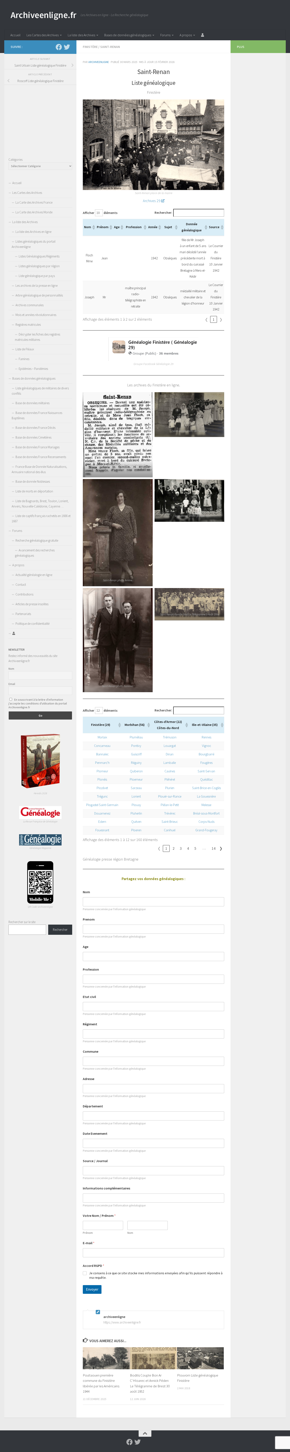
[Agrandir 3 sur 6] (147, 484)
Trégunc (102, 796)
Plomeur (102, 771)
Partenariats (23, 614)
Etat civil (89, 997)
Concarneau (102, 746)
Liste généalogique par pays (37, 276)
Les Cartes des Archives (43, 35)
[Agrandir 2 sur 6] (219, 397)
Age (85, 947)
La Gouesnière (206, 796)
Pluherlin (136, 813)
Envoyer (92, 1289)
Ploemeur (136, 779)
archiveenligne (98, 62)
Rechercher (60, 930)
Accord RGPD (93, 1266)
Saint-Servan (206, 771)
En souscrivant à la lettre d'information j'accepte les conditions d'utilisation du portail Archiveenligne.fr (37, 703)
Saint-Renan (110, 47)
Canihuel (169, 830)
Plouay (136, 805)
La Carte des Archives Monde (33, 212)
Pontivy (136, 746)
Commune (90, 1052)
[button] (93, 227)
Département (93, 1106)
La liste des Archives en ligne (33, 232)
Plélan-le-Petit (170, 805)
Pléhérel (170, 779)
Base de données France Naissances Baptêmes (37, 415)
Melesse (206, 805)
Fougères (206, 763)
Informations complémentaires (106, 1188)
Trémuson (169, 737)
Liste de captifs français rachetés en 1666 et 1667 (41, 518)
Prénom (88, 1233)
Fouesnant (102, 830)
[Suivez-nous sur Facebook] (59, 47)
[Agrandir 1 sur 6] (147, 397)
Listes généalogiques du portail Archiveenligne (33, 244)
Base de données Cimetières (33, 437)
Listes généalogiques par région (39, 266)
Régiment (90, 1024)
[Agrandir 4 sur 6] (219, 484)
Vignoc (206, 746)
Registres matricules (28, 325)
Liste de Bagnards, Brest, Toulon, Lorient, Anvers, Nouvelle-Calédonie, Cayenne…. (40, 503)
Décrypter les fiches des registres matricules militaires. (37, 337)
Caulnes (170, 771)
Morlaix (102, 737)
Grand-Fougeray (206, 830)
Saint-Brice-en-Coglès (206, 788)
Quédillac (206, 779)
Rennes (206, 737)
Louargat (170, 746)
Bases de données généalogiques (127, 35)
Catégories (15, 160)
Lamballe (169, 763)
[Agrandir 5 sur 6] (147, 593)
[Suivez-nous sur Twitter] (67, 47)
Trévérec (169, 813)
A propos (186, 35)
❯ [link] (220, 319)
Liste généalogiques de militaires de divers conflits (40, 390)
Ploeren (136, 830)
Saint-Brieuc (170, 822)
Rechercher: (163, 213)
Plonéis (102, 779)
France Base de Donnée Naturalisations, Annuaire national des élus (39, 469)
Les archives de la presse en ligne (36, 286)
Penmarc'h (102, 763)
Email (11, 684)
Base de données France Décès (35, 428)
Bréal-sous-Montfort (206, 813)
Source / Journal (95, 1161)
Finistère (90, 47)
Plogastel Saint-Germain (102, 805)
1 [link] (214, 319)
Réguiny (136, 763)
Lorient (136, 796)
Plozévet (102, 788)
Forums (165, 35)
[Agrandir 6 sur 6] (219, 593)
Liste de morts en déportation (34, 491)
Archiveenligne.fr (43, 14)
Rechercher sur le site (21, 922)
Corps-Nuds (206, 822)
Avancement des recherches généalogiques (35, 553)
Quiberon (136, 771)
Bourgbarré (206, 754)
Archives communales (29, 305)
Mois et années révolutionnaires (35, 315)
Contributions (24, 594)
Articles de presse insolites (31, 604)
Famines (24, 359)
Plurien (169, 788)
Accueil (15, 35)
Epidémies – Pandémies (33, 369)
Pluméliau (136, 737)
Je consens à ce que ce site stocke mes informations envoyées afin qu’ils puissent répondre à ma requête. (155, 1275)
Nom (86, 892)
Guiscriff (136, 754)
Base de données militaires (32, 403)
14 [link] (213, 848)
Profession (91, 969)
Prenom (89, 919)
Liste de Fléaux (24, 349)
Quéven (136, 822)
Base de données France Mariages (37, 447)
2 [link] (174, 848)
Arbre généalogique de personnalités (39, 295)
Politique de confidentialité (32, 624)
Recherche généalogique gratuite (36, 540)
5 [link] (195, 848)
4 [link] (188, 848)
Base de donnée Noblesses (32, 481)
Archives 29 (151, 200)
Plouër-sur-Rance (169, 796)
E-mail (88, 1243)
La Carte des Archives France (33, 202)
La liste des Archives (81, 35)
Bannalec (102, 754)
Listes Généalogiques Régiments (39, 256)
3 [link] (181, 848)
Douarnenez (102, 813)
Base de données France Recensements (40, 457)
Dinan (169, 754)
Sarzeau (136, 788)
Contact (20, 585)
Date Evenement (95, 1134)
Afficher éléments (100, 213)
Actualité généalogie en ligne (33, 575)
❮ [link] (206, 319)
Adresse (88, 1079)
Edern (102, 822)
